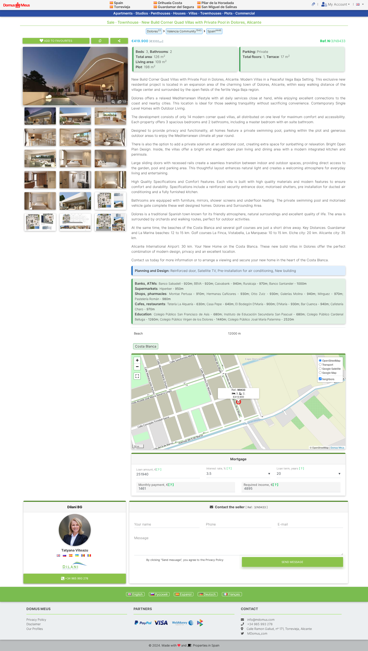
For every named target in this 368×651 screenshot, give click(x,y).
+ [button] (137, 360)
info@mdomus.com (261, 619)
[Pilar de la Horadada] (199, 3)
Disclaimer (33, 624)
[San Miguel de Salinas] (199, 7)
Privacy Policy (36, 619)
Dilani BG (74, 507)
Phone (211, 524)
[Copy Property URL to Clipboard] (100, 41)
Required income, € (261, 484)
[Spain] (111, 3)
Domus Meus (337, 447)
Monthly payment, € (156, 484)
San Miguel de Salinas (219, 7)
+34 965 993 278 (76, 578)
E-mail (283, 524)
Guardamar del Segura (176, 7)
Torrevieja (122, 7)
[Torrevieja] (111, 7)
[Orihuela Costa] (155, 3)
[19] (75, 76)
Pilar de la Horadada (217, 3)
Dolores (154, 31)
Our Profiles (34, 629)
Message (141, 538)
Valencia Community (184, 31)
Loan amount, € (148, 469)
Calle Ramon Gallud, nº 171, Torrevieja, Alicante (279, 629)
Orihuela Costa (170, 3)
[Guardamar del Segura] (155, 7)
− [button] (137, 366)
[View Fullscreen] (137, 376)
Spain (118, 3)
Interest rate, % (219, 468)
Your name (142, 524)
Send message (292, 562)
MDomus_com (257, 633)
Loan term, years (290, 468)
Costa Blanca (145, 346)
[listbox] (238, 473)
